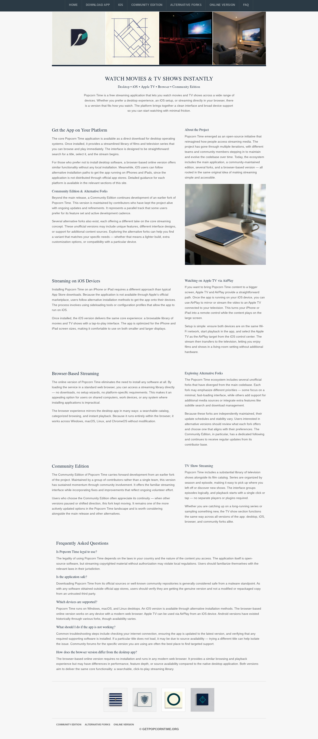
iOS (120, 4)
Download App (98, 4)
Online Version (222, 4)
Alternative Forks (186, 4)
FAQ (246, 4)
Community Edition (146, 4)
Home (73, 4)
